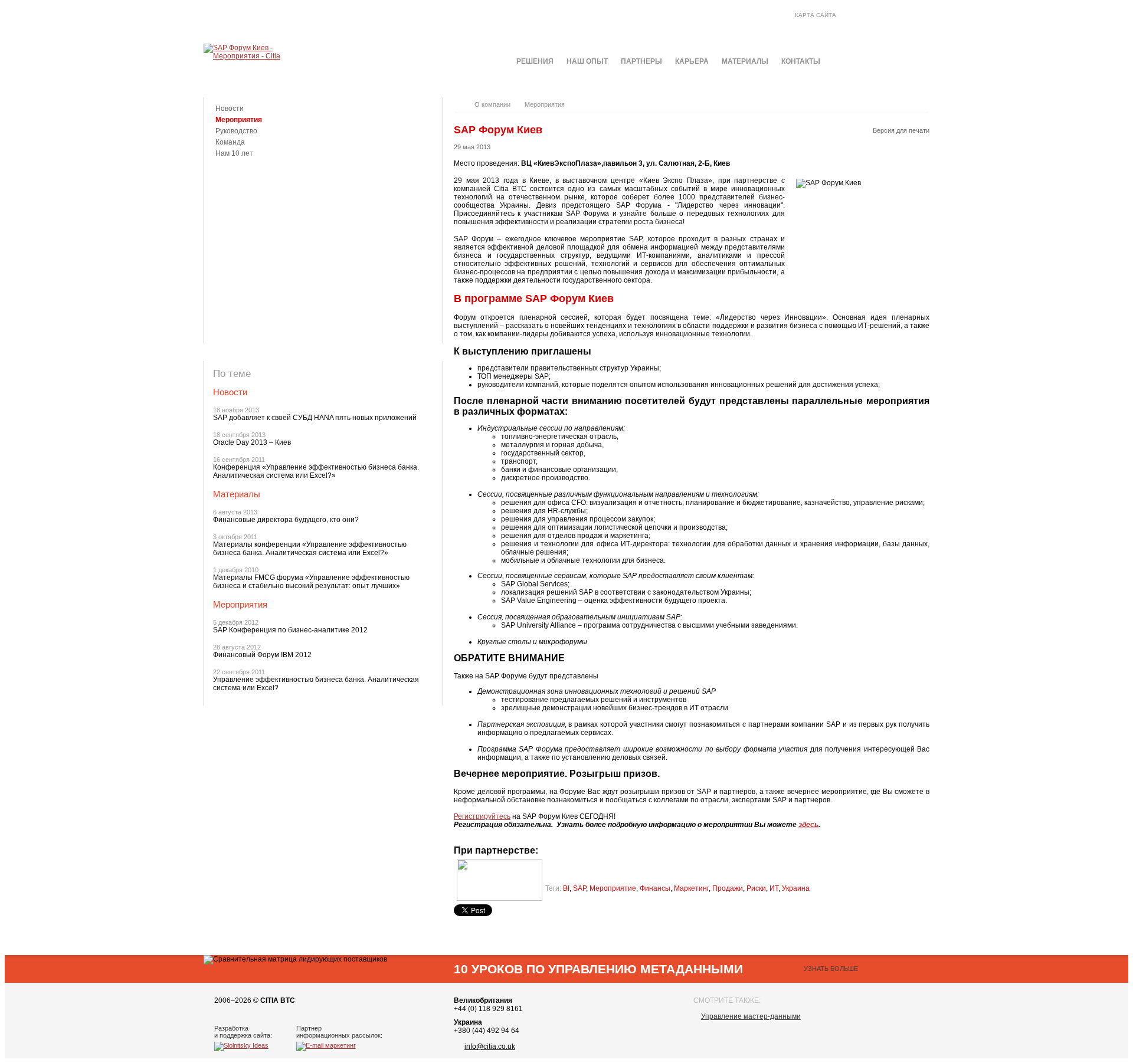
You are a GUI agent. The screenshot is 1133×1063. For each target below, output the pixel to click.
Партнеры (641, 61)
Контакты (800, 61)
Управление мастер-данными (751, 1016)
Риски (756, 888)
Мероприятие (613, 888)
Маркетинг (691, 888)
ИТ (773, 888)
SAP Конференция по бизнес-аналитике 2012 (290, 630)
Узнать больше (831, 968)
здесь (808, 825)
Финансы (655, 888)
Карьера (692, 61)
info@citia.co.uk (489, 1046)
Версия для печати (901, 130)
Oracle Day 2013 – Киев (252, 442)
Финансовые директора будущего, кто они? (286, 520)
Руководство (236, 131)
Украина (796, 888)
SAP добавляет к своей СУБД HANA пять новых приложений (315, 418)
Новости (229, 108)
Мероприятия (238, 120)
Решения (535, 61)
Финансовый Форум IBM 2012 (262, 655)
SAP (579, 888)
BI (566, 888)
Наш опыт (587, 61)
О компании (492, 104)
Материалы (745, 61)
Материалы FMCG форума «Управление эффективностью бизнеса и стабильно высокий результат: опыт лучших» (311, 581)
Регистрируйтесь (482, 816)
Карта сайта (815, 15)
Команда (230, 142)
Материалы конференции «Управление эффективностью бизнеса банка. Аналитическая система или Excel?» (310, 548)
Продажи (727, 888)
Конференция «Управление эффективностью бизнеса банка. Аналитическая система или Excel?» (316, 471)
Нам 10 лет (234, 153)
